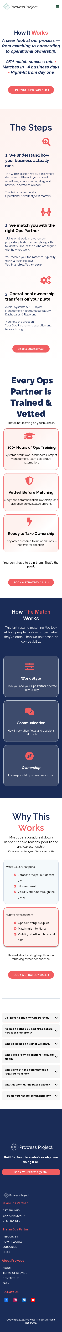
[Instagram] (15, 1299)
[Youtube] (33, 1299)
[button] (57, 6)
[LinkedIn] (24, 1299)
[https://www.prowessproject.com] (31, 1195)
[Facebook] (6, 1299)
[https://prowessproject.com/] (20, 6)
